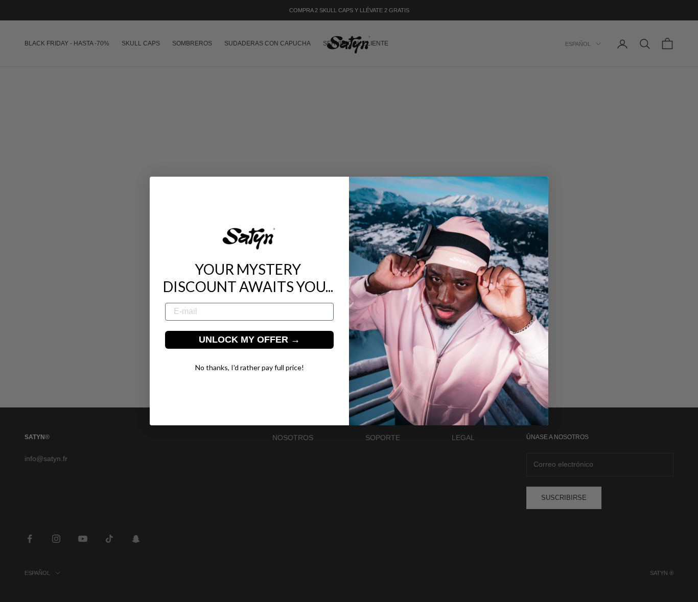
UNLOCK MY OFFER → (249, 339)
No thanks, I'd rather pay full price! (249, 367)
